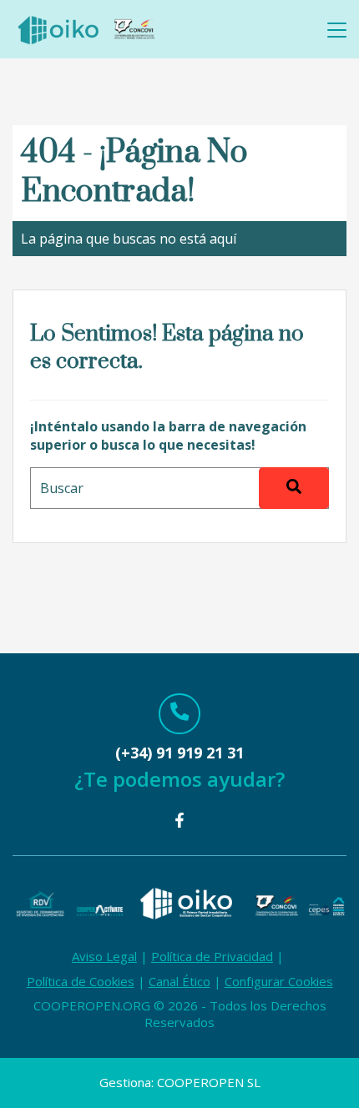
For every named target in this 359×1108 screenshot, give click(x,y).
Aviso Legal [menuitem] (104, 956)
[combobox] (179, 488)
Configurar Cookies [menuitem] (279, 981)
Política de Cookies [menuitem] (80, 981)
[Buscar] (294, 488)
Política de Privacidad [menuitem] (212, 956)
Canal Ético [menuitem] (179, 981)
